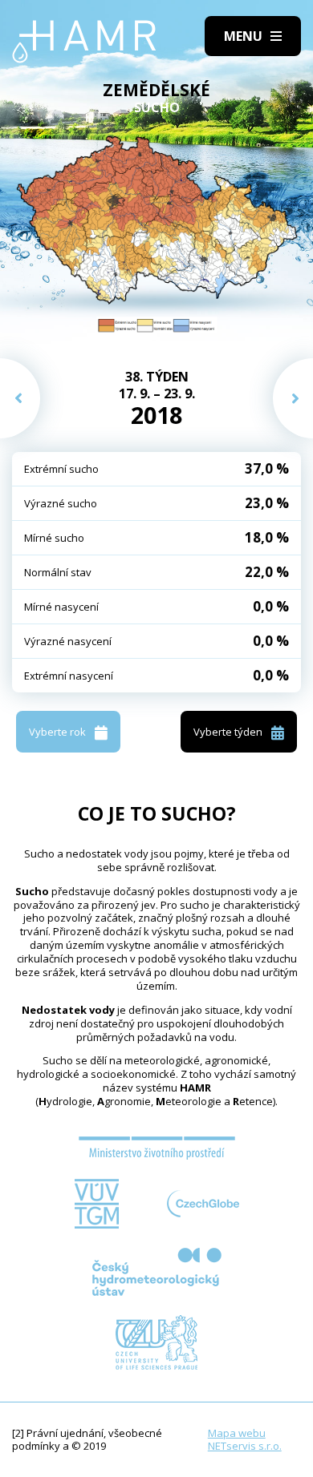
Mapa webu (237, 1433)
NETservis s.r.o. (245, 1446)
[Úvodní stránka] (84, 41)
